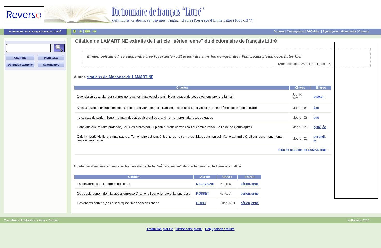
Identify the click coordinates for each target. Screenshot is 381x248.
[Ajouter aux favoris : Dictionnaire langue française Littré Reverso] (80, 31)
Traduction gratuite (160, 229)
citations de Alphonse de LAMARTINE (120, 77)
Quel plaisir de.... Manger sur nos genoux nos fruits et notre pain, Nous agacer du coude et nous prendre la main (156, 96)
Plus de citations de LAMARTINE (302, 150)
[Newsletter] (87, 31)
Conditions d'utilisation (20, 220)
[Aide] (74, 31)
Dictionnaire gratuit (189, 229)
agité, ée (320, 127)
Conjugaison (296, 31)
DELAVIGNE (205, 184)
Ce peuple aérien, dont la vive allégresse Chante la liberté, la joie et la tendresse (133, 193)
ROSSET (202, 193)
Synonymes (331, 31)
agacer (319, 96)
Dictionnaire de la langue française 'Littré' (35, 31)
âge (316, 108)
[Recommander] (94, 31)
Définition (313, 31)
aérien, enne (250, 184)
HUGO (201, 203)
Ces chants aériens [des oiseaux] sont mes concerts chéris (118, 203)
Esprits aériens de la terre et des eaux (103, 184)
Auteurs (279, 31)
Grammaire (348, 31)
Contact (363, 31)
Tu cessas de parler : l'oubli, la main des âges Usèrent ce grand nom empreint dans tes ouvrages (145, 117)
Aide (42, 220)
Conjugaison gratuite (220, 229)
